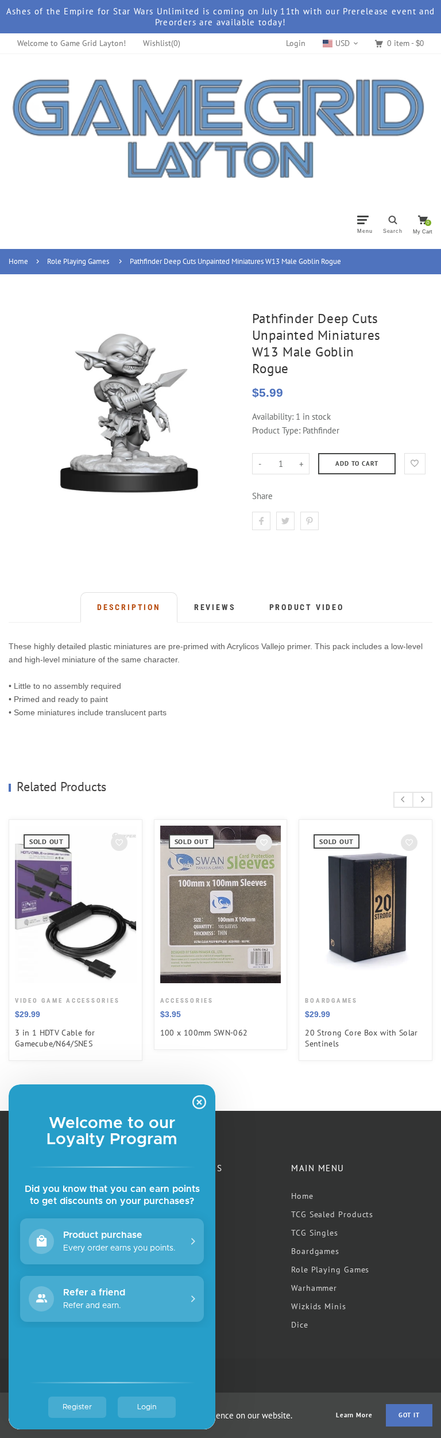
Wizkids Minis (318, 1306)
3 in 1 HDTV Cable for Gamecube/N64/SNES (55, 1038)
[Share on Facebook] (261, 521)
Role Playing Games (78, 261)
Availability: (274, 416)
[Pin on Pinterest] (309, 521)
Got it (409, 1415)
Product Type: (276, 430)
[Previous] (403, 800)
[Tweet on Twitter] (285, 521)
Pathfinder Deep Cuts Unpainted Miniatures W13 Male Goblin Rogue (235, 261)
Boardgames (315, 1251)
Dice (299, 1325)
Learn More (354, 1415)
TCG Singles (314, 1233)
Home (18, 261)
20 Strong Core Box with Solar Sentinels (361, 1038)
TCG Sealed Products (332, 1214)
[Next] (422, 800)
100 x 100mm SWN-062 (204, 1032)
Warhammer (314, 1288)
